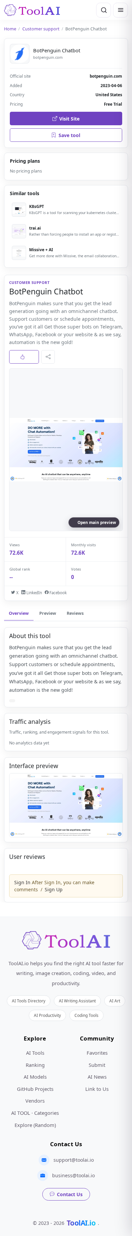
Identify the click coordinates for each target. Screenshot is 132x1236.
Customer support (41, 29)
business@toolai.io (73, 1175)
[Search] (103, 10)
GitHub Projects (35, 1088)
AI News (97, 1076)
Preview (47, 613)
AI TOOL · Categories (35, 1112)
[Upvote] (24, 357)
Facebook (57, 592)
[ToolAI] (32, 10)
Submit (97, 1064)
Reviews (75, 613)
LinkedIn (33, 592)
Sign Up (54, 889)
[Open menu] (120, 10)
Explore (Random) (35, 1125)
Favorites (97, 1052)
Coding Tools (86, 1015)
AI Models (35, 1076)
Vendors (35, 1100)
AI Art (114, 1000)
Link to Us (97, 1088)
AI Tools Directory (28, 1000)
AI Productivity (47, 1015)
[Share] (48, 357)
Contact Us (70, 1194)
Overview (19, 613)
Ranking (35, 1064)
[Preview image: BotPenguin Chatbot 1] (66, 805)
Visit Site (69, 118)
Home (10, 29)
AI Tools (35, 1052)
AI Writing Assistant (77, 1000)
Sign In (22, 882)
